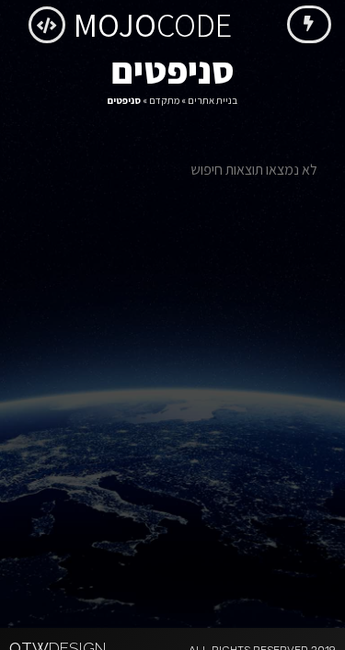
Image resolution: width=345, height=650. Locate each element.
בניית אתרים (212, 100)
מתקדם (164, 100)
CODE (153, 24)
